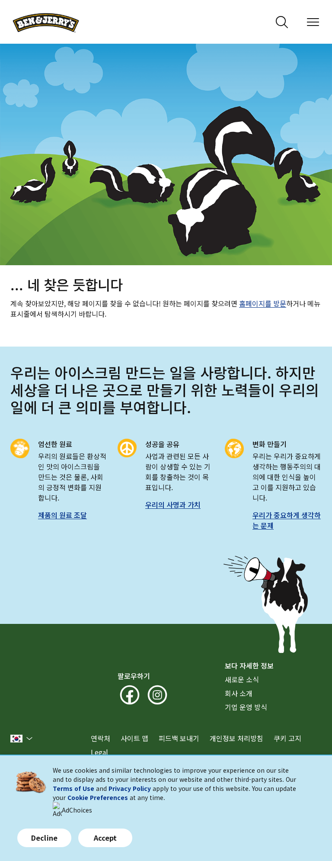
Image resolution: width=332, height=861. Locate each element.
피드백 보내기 (179, 738)
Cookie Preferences (97, 797)
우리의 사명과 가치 (173, 504)
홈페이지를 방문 (262, 303)
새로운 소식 (242, 679)
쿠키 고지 (287, 738)
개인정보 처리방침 (236, 738)
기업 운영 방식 (246, 707)
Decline (44, 837)
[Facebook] (130, 695)
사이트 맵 (134, 738)
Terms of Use (73, 788)
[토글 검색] (282, 22)
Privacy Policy (130, 788)
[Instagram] (157, 695)
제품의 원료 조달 (62, 515)
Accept (105, 837)
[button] (21, 738)
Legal (99, 752)
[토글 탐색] (313, 22)
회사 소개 (238, 693)
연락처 (100, 738)
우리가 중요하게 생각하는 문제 (286, 520)
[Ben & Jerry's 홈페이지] (45, 22)
